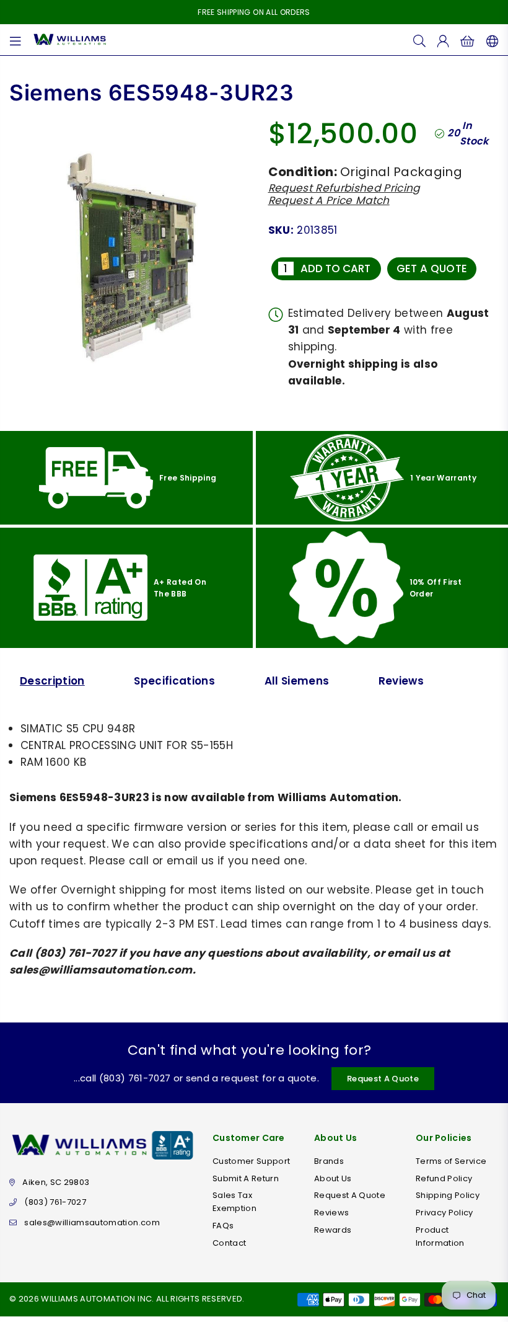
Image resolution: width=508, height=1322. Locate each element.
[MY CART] (467, 39)
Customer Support (251, 1161)
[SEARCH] (419, 39)
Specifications (174, 680)
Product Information (440, 1236)
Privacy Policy (444, 1212)
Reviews (401, 680)
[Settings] (490, 39)
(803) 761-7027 (55, 1202)
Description (52, 680)
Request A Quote (383, 1079)
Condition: (302, 171)
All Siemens (297, 680)
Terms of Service (451, 1161)
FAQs (223, 1225)
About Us (333, 1178)
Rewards (332, 1230)
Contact (229, 1243)
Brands (329, 1161)
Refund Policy (444, 1178)
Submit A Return (245, 1178)
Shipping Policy (448, 1195)
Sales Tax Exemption (234, 1201)
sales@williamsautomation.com (92, 1222)
